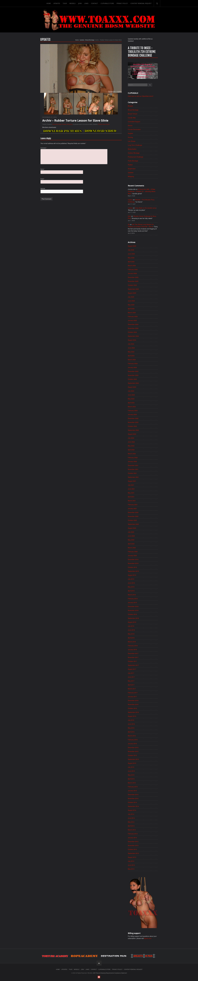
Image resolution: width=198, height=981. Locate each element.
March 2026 (132, 265)
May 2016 (131, 728)
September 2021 (133, 477)
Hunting (130, 137)
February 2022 (133, 457)
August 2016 (132, 716)
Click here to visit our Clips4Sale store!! (140, 96)
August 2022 (132, 434)
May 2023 (131, 399)
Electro (130, 125)
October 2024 (132, 332)
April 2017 (131, 685)
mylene (130, 200)
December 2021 (133, 465)
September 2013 (133, 853)
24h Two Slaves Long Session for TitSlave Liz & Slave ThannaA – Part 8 (141, 225)
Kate (129, 216)
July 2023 (131, 391)
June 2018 (131, 630)
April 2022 (131, 450)
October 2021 (132, 473)
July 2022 (131, 438)
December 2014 (133, 794)
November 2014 (133, 798)
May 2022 (131, 446)
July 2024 (131, 344)
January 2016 (132, 744)
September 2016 (133, 712)
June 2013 (131, 865)
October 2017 (132, 661)
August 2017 (132, 669)
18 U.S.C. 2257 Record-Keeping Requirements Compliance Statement (107, 973)
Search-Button (157, 3)
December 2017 (133, 653)
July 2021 (131, 485)
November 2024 (133, 328)
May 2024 (131, 352)
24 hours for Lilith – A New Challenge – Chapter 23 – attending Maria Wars (141, 191)
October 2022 (132, 426)
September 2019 (133, 571)
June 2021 (131, 489)
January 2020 (132, 555)
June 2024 (131, 348)
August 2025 (132, 293)
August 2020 (132, 528)
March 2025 (132, 312)
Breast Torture (132, 114)
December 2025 (133, 277)
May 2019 (131, 587)
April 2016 (131, 732)
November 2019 (133, 563)
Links (86, 3)
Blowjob (130, 106)
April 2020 (131, 544)
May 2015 (131, 775)
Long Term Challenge (135, 145)
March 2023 (132, 407)
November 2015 (133, 751)
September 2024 (133, 336)
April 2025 (131, 309)
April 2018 (131, 638)
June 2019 (131, 583)
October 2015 (132, 755)
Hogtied (130, 133)
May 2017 (131, 681)
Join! (80, 3)
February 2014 (133, 834)
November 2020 (133, 516)
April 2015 (131, 779)
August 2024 (132, 340)
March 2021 (132, 501)
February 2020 (133, 552)
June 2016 (131, 724)
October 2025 (132, 285)
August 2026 (132, 246)
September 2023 (133, 383)
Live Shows (131, 141)
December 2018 (133, 606)
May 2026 (131, 258)
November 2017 (133, 657)
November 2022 (133, 422)
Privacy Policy (122, 3)
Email (43, 179)
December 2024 (133, 324)
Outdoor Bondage (134, 153)
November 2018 (133, 610)
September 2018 (133, 618)
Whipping (69, 124)
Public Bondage (133, 161)
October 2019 (132, 567)
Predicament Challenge (135, 157)
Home (48, 3)
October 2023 (132, 379)
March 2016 (132, 736)
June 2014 (131, 818)
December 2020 (133, 512)
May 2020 (131, 540)
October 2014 (132, 802)
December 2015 (133, 747)
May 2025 (131, 305)
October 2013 (132, 849)
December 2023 (133, 371)
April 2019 (131, 591)
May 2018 (131, 634)
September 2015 (133, 759)
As (129, 224)
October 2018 (132, 614)
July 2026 (131, 250)
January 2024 (132, 367)
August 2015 (132, 763)
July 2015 (131, 767)
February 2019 (133, 599)
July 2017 (131, 673)
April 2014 (131, 826)
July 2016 (131, 720)
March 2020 (132, 548)
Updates (56, 3)
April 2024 (131, 356)
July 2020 (131, 532)
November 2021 (133, 469)
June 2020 (131, 536)
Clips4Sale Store (107, 3)
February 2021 (133, 504)
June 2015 (131, 771)
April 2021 (131, 497)
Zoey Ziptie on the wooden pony (145, 208)
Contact (94, 3)
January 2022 (132, 461)
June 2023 (131, 395)
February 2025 (133, 316)
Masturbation (132, 149)
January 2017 (132, 696)
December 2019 (133, 559)
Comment (44, 148)
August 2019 (132, 575)
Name (43, 169)
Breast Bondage (89, 40)
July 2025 (131, 297)
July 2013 (131, 861)
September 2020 (133, 524)
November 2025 (133, 281)
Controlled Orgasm (134, 122)
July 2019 (131, 579)
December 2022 (133, 418)
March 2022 (132, 454)
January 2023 (132, 414)
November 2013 (133, 845)
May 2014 (131, 822)
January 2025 (132, 320)
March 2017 (132, 689)
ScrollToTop (99, 963)
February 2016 (133, 740)
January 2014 (132, 838)
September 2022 (133, 430)
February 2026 (133, 269)
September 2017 (133, 665)
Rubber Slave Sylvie (104, 124)
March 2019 (132, 595)
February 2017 (133, 693)
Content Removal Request (141, 3)
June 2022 (131, 442)
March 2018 (132, 642)
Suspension (132, 169)
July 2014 (131, 814)
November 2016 (133, 704)
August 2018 (132, 622)
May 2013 (131, 869)
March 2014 (132, 830)
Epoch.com (147, 938)
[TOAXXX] (99, 19)
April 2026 (131, 262)
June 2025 (131, 301)
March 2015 (132, 783)
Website (43, 188)
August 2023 (132, 387)
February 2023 (133, 410)
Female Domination (134, 129)
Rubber (64, 124)
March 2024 (132, 360)
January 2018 (132, 649)
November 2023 (133, 375)
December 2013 (133, 841)
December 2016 (133, 700)
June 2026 (131, 254)
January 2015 (132, 791)
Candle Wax (132, 118)
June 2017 (131, 677)
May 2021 (131, 493)
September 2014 (133, 806)
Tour (65, 3)
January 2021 (132, 508)
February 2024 (133, 363)
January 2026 (132, 273)
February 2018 (133, 646)
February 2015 (133, 787)
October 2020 (132, 520)
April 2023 (131, 403)
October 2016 (132, 708)
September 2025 (133, 289)
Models (72, 3)
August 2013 (132, 857)
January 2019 (132, 602)
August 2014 (132, 810)
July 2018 (131, 626)
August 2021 (132, 481)
